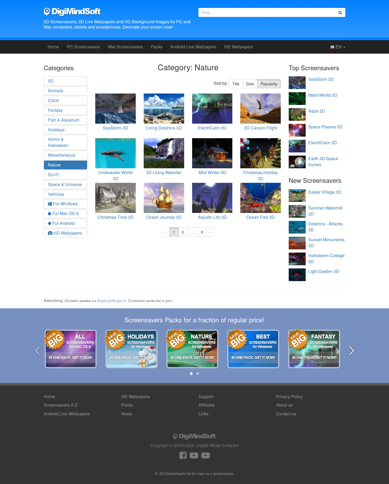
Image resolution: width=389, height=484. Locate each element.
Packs (156, 47)
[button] (191, 373)
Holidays (56, 130)
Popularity (269, 83)
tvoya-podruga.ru (111, 300)
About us (284, 405)
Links (203, 414)
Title (235, 83)
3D (50, 81)
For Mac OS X (65, 213)
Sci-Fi (53, 174)
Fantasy (55, 110)
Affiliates (206, 405)
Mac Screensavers (125, 47)
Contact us (286, 414)
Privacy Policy (289, 396)
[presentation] (37, 349)
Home (53, 47)
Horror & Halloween (58, 142)
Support (205, 396)
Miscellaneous (61, 155)
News (126, 414)
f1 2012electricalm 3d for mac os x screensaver (194, 473)
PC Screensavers (83, 47)
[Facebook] (183, 457)
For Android (63, 223)
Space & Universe (65, 184)
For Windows (65, 204)
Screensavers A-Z (61, 405)
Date (250, 83)
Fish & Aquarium (63, 120)
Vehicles (56, 194)
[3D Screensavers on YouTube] (194, 457)
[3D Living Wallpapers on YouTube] (205, 457)
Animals (55, 90)
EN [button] (338, 47)
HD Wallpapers (238, 47)
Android (193, 47)
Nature (54, 165)
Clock (53, 100)
